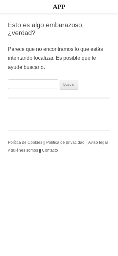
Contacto (50, 150)
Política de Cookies (25, 142)
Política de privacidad (65, 142)
